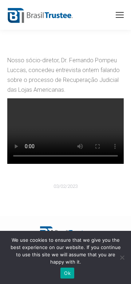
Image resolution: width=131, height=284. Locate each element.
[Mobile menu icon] (120, 15)
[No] (122, 257)
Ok (67, 273)
